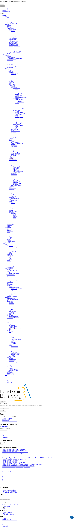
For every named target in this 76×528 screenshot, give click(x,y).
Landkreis (4, 15)
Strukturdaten (11, 302)
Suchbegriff (2, 442)
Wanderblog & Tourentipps (15, 349)
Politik (6, 16)
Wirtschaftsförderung (10, 307)
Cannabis (16, 115)
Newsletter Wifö (11, 312)
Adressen (14, 215)
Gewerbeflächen (11, 304)
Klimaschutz (11, 158)
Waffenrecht (13, 165)
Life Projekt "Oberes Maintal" (14, 44)
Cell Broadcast (15, 182)
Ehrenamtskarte (9, 264)
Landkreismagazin (12, 237)
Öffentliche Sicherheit (12, 161)
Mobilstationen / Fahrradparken (12, 296)
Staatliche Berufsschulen (13, 249)
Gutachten (16, 89)
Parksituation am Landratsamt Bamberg (8, 503)
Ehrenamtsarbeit (9, 263)
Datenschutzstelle (11, 82)
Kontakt (10, 256)
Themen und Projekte (12, 311)
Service (10, 258)
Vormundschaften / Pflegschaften (16, 152)
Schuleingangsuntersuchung (19, 120)
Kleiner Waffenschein (16, 168)
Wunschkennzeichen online (11, 59)
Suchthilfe (16, 126)
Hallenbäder (13, 334)
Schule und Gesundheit (16, 119)
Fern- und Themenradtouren (15, 338)
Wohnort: (1, 443)
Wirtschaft (6, 300)
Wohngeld (12, 195)
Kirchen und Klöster (12, 360)
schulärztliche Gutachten (19, 122)
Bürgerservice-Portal (10, 60)
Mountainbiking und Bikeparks (16, 339)
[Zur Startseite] (15, 400)
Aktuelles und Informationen (13, 370)
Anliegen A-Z (9, 56)
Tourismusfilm (11, 358)
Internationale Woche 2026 (11, 379)
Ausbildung (8, 226)
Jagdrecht (12, 135)
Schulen (8, 245)
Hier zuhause (9, 26)
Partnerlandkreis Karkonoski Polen (12, 23)
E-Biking (12, 340)
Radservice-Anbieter (14, 289)
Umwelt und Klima (8, 297)
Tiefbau (10, 199)
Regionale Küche (11, 364)
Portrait (6, 20)
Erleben (3, 320)
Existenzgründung (10, 318)
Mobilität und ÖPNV (8, 281)
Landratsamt (4, 54)
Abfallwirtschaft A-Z (14, 73)
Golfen (10, 350)
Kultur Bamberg (9, 382)
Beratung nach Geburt (18, 107)
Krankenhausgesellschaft (13, 270)
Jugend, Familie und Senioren (9, 274)
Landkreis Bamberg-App (11, 241)
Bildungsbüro (9, 261)
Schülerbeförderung (10, 284)
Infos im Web (13, 75)
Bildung (6, 244)
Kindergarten (13, 148)
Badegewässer (13, 86)
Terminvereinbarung (10, 67)
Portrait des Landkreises (4, 426)
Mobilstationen (11, 292)
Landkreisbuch (11, 238)
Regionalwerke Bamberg (11, 298)
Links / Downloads (12, 293)
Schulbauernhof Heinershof (15, 353)
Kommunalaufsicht (12, 157)
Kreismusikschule (9, 254)
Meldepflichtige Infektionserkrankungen (21, 94)
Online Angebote (13, 74)
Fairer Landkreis (11, 30)
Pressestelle (8, 228)
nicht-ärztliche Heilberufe (19, 91)
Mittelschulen (11, 252)
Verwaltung (6, 68)
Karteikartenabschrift (12, 65)
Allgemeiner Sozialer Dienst (15, 142)
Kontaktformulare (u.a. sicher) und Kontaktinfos (10, 504)
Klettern (10, 344)
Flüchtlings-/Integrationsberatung (14, 273)
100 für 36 (8, 53)
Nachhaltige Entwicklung (13, 160)
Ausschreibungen (9, 222)
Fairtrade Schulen (13, 36)
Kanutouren (11, 331)
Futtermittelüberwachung (15, 209)
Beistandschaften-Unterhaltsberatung (17, 143)
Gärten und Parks (11, 361)
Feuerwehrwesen (15, 162)
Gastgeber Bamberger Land (13, 324)
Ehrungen (8, 265)
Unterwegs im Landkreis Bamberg (16, 288)
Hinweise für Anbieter (10, 372)
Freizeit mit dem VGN (10, 374)
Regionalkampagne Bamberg (13, 45)
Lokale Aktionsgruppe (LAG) (13, 43)
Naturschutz (13, 203)
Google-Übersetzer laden (4, 408)
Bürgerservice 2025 (8, 242)
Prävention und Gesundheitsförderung (19, 113)
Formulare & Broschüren (11, 57)
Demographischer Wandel (11, 275)
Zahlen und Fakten (10, 22)
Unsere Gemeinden (10, 27)
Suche (1, 416)
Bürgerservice (7, 55)
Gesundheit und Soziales (9, 268)
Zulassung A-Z (13, 220)
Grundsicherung (13, 192)
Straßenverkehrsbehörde (15, 198)
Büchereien (8, 260)
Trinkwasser (17, 103)
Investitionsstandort (10, 301)
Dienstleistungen (15, 216)
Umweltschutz (11, 202)
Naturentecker (13, 355)
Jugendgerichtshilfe (14, 146)
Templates (14, 217)
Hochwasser (15, 164)
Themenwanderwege (14, 347)
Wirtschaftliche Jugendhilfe (15, 153)
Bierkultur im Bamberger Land (16, 49)
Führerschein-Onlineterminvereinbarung (15, 66)
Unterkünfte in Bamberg (13, 326)
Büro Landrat (11, 81)
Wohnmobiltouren (12, 356)
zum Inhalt (4, 7)
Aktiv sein (8, 330)
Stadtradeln (10, 291)
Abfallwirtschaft (11, 72)
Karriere (6, 223)
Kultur (10, 156)
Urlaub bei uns (9, 322)
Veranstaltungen (7, 380)
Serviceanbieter (13, 342)
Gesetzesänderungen (16, 167)
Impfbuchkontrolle (18, 123)
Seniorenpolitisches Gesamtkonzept (14, 278)
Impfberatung (17, 96)
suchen (2, 444)
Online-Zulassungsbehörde (13, 63)
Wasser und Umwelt (16, 98)
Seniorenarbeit (11, 277)
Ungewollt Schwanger (18, 106)
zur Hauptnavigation (5, 9)
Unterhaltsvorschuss (14, 151)
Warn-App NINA (16, 180)
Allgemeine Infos (13, 336)
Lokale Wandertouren (14, 346)
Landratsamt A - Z (10, 71)
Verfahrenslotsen (13, 155)
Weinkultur (10, 365)
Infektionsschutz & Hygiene (15, 131)
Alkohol (16, 116)
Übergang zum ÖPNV (14, 290)
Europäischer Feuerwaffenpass (18, 171)
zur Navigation (4, 10)
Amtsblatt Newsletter (14, 235)
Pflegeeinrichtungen (16, 128)
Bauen (10, 77)
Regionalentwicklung (10, 28)
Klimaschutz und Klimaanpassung (12, 299)
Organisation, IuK (12, 186)
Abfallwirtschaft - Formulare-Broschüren (15, 58)
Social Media (9, 240)
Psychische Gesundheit (18, 114)
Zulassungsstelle (11, 212)
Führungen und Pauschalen (11, 366)
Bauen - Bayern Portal (14, 78)
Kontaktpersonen (9, 221)
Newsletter (8, 239)
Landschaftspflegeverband (13, 42)
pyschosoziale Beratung (19, 125)
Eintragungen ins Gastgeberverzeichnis (15, 328)
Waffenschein (15, 169)
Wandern (10, 345)
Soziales (8, 271)
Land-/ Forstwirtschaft (14, 137)
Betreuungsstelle (13, 191)
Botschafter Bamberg (12, 29)
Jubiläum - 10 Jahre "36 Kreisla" (18, 51)
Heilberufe (12, 130)
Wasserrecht (11, 210)
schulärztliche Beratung (19, 121)
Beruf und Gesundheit (16, 88)
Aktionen (14, 34)
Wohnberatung (13, 196)
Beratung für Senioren (12, 279)
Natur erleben (11, 351)
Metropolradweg (11, 294)
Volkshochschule (9, 253)
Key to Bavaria (11, 306)
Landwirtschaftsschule (12, 251)
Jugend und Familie (12, 140)
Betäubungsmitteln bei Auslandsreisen (21, 97)
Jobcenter (10, 272)
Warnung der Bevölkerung (17, 178)
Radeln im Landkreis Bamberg (14, 287)
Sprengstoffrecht (13, 173)
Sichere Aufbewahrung (16, 172)
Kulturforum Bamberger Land (14, 41)
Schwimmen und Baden (19, 99)
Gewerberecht (13, 134)
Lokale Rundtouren (14, 337)
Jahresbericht (11, 236)
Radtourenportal (13, 343)
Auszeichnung (13, 31)
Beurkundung (13, 144)
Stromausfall (15, 177)
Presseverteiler (9, 230)
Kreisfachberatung (14, 206)
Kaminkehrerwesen (14, 174)
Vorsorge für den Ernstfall (17, 181)
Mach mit (12, 37)
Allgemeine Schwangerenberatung (20, 105)
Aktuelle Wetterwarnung (17, 183)
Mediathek (14, 218)
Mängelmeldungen (12, 295)
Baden (10, 332)
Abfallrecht (12, 204)
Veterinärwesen (11, 207)
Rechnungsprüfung (12, 189)
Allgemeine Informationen (17, 166)
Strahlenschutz (13, 205)
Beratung (10, 259)
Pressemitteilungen (10, 229)
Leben (3, 243)
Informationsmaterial (10, 371)
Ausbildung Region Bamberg (13, 316)
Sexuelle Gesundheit (16, 110)
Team (9, 308)
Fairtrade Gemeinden (14, 35)
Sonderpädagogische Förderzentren (14, 248)
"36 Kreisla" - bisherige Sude (15, 48)
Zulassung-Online (9, 62)
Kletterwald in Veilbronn (15, 354)
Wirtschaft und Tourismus (13, 211)
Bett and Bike (13, 341)
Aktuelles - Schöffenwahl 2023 (16, 154)
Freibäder (12, 333)
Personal (10, 187)
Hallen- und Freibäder (20, 102)
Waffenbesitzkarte (16, 170)
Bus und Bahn (9, 283)
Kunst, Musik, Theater (10, 376)
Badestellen (19, 100)
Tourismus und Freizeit (8, 321)
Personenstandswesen (12, 188)
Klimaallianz (11, 40)
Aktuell (10, 257)
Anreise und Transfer (12, 327)
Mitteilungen (15, 214)
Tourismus (10, 201)
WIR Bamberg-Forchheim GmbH (14, 46)
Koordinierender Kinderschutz (16, 149)
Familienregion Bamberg (13, 38)
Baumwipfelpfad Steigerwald (15, 352)
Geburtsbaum (9, 25)
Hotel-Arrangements (12, 325)
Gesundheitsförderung (14, 129)
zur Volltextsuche (5, 8)
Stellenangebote (9, 225)
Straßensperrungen (14, 200)
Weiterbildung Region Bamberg (14, 317)
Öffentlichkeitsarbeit (8, 227)
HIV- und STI (17, 111)
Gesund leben (9, 269)
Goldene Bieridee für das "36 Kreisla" (17, 50)
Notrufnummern (15, 184)
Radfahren (10, 335)
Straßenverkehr (11, 197)
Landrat (8, 17)
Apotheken (17, 92)
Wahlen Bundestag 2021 (13, 19)
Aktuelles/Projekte (10, 282)
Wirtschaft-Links (11, 313)
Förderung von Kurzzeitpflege (14, 280)
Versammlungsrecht (14, 175)
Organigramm (9, 70)
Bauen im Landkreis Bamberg (16, 79)
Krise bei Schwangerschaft (19, 108)
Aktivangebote (11, 367)
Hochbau (10, 139)
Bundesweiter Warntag (16, 179)
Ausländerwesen (11, 76)
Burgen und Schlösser (12, 359)
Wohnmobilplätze (11, 329)
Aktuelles (10, 286)
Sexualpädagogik (18, 109)
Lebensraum (7, 24)
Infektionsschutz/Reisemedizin (18, 93)
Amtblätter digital (13, 234)
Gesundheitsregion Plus (19, 117)
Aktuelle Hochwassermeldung (16, 185)
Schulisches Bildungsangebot (13, 247)
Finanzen (10, 83)
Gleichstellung (11, 138)
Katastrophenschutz (16, 163)
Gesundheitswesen (12, 85)
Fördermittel (9, 314)
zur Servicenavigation (6, 11)
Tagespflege (13, 150)
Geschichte (8, 21)
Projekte (14, 33)
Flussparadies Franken (12, 39)
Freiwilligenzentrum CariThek (11, 266)
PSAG (16, 127)
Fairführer (12, 32)
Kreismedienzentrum (10, 255)
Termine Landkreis (10, 231)
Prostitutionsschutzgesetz (19, 112)
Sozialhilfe (12, 194)
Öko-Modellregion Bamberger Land (15, 52)
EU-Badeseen (19, 101)
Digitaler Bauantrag (14, 80)
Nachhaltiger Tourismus (10, 373)
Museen (8, 377)
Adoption (12, 141)
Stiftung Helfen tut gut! (10, 267)
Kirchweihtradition (10, 378)
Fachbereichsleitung (14, 145)
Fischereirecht (13, 136)
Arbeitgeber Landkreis (10, 224)
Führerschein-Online (10, 64)
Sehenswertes (9, 357)
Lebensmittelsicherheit (12, 159)
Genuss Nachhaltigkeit (12, 363)
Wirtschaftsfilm (11, 303)
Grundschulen (11, 246)
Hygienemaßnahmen (18, 95)
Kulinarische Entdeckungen (13, 369)
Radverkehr (8, 285)
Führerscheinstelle (12, 84)
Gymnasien (10, 250)
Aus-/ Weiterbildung (10, 315)
